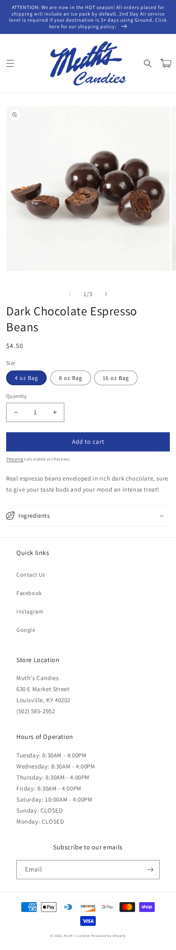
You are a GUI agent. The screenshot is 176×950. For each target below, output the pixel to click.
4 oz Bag (26, 378)
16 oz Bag (116, 378)
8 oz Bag (70, 378)
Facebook (29, 593)
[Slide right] (106, 294)
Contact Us (30, 574)
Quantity (16, 396)
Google (26, 629)
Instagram (29, 611)
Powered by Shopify (108, 935)
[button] (10, 63)
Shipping (14, 459)
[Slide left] (70, 294)
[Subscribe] (150, 869)
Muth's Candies (77, 935)
